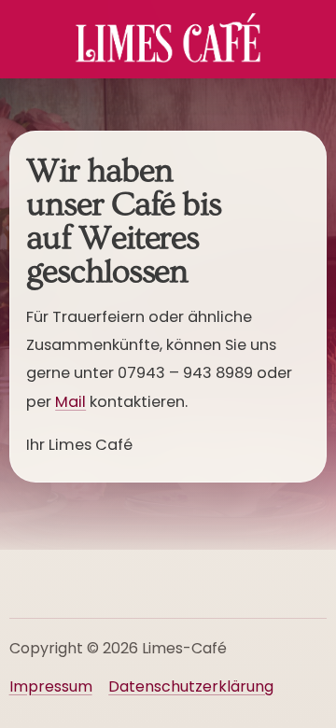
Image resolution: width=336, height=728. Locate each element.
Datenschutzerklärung (190, 686)
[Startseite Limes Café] (168, 39)
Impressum (50, 686)
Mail (70, 402)
